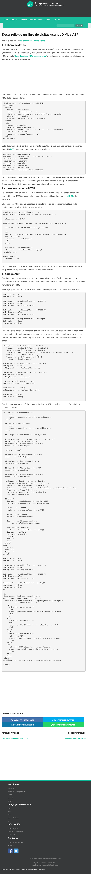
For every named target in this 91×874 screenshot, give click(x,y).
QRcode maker (54, 865)
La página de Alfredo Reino (32, 41)
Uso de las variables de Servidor (15, 738)
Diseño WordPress (36, 858)
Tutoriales (24, 19)
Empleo (57, 19)
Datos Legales (13, 828)
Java (9, 811)
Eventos (48, 19)
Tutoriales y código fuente (17, 792)
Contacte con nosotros (15, 842)
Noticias (33, 19)
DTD (12, 149)
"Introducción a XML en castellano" (30, 56)
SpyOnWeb (57, 858)
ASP (9, 815)
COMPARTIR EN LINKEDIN (23, 725)
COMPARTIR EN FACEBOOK (23, 720)
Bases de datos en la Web (75, 738)
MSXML (70, 196)
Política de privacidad (15, 831)
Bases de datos (13, 818)
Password (44, 865)
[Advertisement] (43, 77)
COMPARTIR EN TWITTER (64, 720)
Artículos (13, 19)
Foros (40, 19)
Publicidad (11, 835)
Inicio (6, 19)
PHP (9, 808)
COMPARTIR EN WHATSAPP (64, 725)
